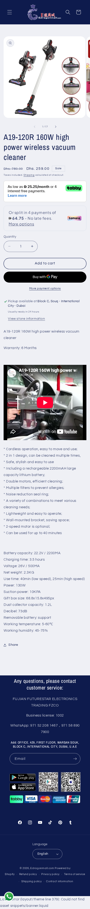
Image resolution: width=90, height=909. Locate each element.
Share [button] (13, 644)
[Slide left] (34, 126)
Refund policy (28, 874)
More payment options (45, 288)
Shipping (29, 175)
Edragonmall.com (42, 868)
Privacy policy (50, 874)
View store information (26, 318)
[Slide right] (55, 126)
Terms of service (74, 874)
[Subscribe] (75, 758)
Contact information (59, 881)
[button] (9, 12)
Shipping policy (31, 881)
